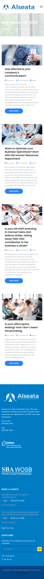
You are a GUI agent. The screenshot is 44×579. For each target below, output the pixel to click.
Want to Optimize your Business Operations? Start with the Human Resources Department (22, 153)
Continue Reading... (9, 505)
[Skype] (8, 559)
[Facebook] (3, 559)
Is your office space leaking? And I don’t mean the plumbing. (21, 327)
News (34, 80)
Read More (13, 111)
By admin (10, 80)
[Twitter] (5, 559)
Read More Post (7, 528)
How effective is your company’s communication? (17, 72)
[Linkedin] (10, 559)
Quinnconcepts (22, 573)
